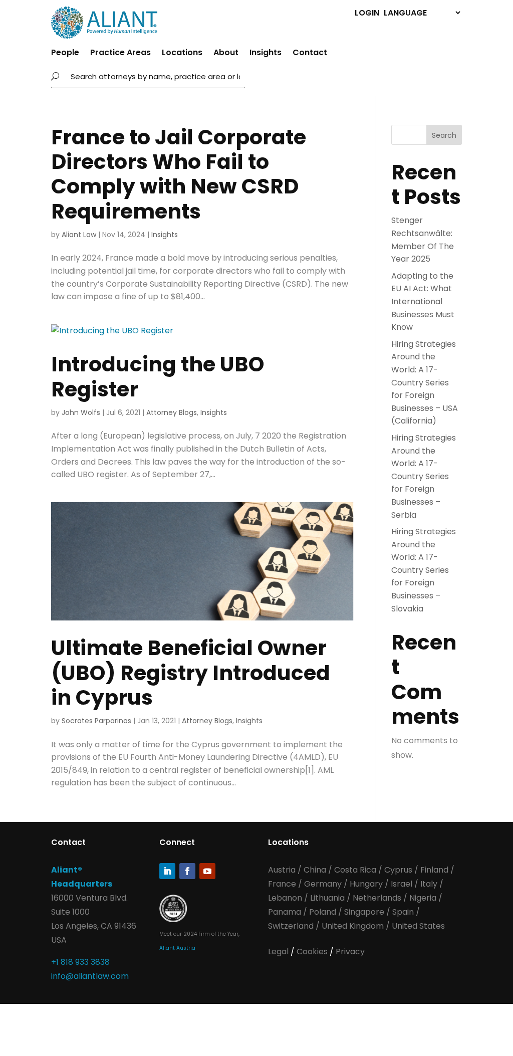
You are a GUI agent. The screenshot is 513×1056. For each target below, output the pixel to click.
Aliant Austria (177, 948)
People (65, 53)
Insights (265, 53)
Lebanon (285, 898)
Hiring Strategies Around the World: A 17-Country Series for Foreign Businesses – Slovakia (423, 570)
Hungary (366, 884)
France (282, 884)
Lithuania (327, 898)
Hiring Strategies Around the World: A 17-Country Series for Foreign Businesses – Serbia (423, 476)
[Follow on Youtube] (207, 871)
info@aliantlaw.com (90, 976)
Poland (322, 912)
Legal (279, 951)
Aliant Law (79, 235)
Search (444, 135)
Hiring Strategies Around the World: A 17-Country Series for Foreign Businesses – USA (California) (424, 382)
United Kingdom (353, 926)
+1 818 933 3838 (80, 962)
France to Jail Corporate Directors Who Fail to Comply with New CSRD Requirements (178, 174)
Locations (182, 53)
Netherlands (377, 898)
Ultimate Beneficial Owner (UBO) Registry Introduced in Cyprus (190, 672)
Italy (428, 884)
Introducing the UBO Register (157, 376)
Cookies (313, 951)
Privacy (350, 951)
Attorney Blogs (171, 412)
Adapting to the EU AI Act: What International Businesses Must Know (422, 301)
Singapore (365, 912)
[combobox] (155, 77)
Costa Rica (356, 870)
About (225, 53)
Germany (323, 884)
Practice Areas (120, 53)
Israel (401, 884)
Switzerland (292, 926)
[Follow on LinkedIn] (167, 871)
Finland (434, 870)
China (316, 870)
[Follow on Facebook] (187, 871)
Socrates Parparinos (96, 721)
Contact (310, 53)
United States (418, 926)
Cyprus (398, 870)
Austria (283, 870)
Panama (284, 912)
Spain (404, 912)
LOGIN (367, 12)
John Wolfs (81, 412)
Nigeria (422, 898)
